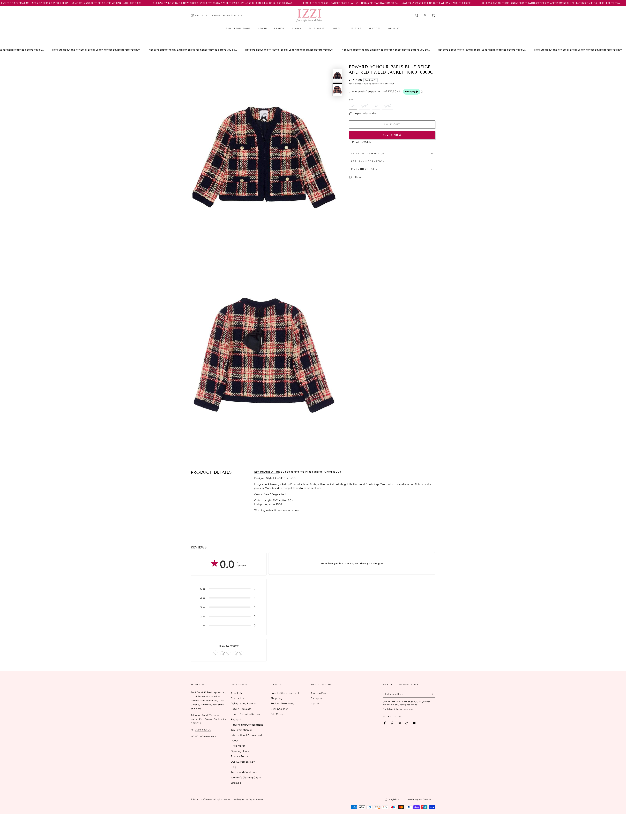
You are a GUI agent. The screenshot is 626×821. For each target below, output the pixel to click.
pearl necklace (313, 488)
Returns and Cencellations (247, 724)
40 (353, 106)
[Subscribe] (433, 694)
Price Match (238, 745)
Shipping (366, 83)
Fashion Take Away (282, 703)
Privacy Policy (239, 756)
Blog (233, 766)
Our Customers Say (243, 761)
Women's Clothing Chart (246, 777)
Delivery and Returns (244, 703)
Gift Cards (277, 714)
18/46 (387, 106)
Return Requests (241, 708)
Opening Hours (240, 751)
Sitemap (236, 782)
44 (376, 106)
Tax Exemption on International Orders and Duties (246, 735)
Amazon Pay (318, 693)
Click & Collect (279, 708)
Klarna (315, 703)
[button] (416, 15)
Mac (267, 488)
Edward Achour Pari (266, 471)
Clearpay (316, 698)
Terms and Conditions (244, 772)
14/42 (364, 106)
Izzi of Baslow (205, 799)
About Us (236, 693)
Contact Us (238, 698)
